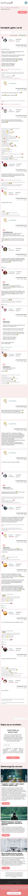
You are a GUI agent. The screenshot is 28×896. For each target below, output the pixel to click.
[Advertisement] (14, 20)
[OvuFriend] (6, 3)
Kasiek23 (11, 680)
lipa (9, 248)
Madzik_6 (11, 192)
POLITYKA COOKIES (9, 883)
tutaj (4, 753)
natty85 (10, 648)
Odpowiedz (22, 12)
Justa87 (10, 507)
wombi (10, 110)
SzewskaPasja (12, 164)
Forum (2, 7)
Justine (10, 39)
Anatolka (11, 309)
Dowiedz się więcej (14, 890)
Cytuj (18, 46)
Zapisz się (13, 757)
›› (25, 32)
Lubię (22, 46)
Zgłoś (25, 46)
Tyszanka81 (11, 354)
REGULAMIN (18, 883)
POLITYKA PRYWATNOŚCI (16, 881)
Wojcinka (11, 564)
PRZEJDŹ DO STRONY (14, 893)
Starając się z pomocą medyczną (12, 7)
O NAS (9, 881)
